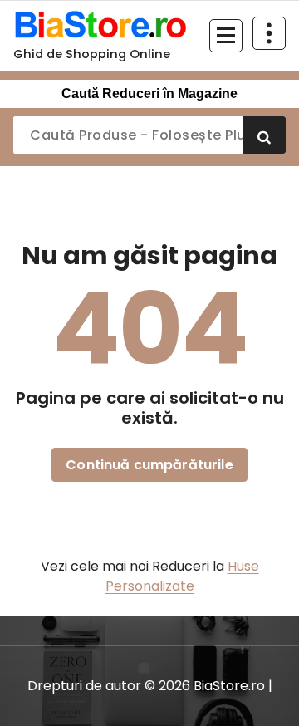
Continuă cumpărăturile (149, 464)
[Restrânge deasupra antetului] (269, 33)
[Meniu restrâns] (226, 35)
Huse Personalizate (182, 576)
